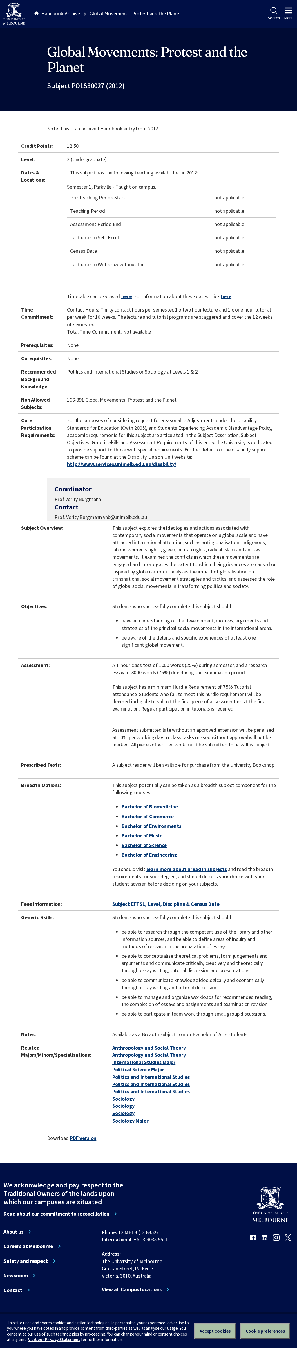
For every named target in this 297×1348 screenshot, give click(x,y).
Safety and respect (25, 1261)
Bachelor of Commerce (148, 816)
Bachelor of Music (142, 835)
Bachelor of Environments (151, 826)
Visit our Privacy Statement (54, 1339)
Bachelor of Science (144, 845)
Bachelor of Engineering (149, 854)
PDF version (83, 1138)
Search (274, 17)
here (126, 296)
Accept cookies (215, 1331)
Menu (289, 17)
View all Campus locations (132, 1289)
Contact (12, 1290)
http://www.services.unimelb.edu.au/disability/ (121, 464)
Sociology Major (130, 1120)
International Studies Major (143, 1062)
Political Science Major (138, 1069)
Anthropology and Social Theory (149, 1047)
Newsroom (15, 1275)
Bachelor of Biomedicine (150, 806)
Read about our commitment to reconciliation (56, 1214)
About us (13, 1232)
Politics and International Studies (151, 1077)
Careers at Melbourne (28, 1246)
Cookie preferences (265, 1331)
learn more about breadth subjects (186, 869)
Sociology (123, 1098)
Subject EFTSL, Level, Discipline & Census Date (166, 904)
